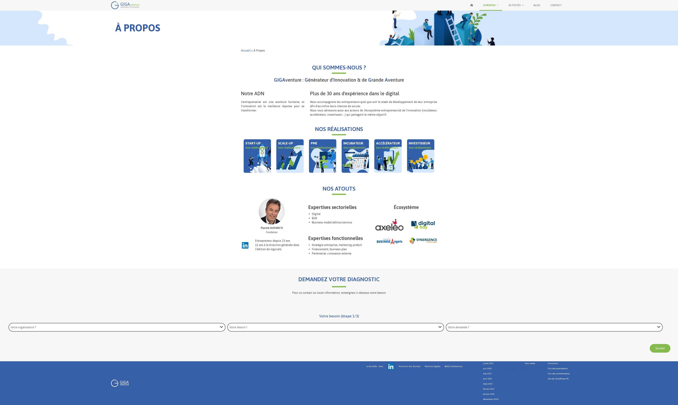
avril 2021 (487, 379)
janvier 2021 (489, 394)
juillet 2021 (488, 363)
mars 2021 (488, 384)
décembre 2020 (491, 399)
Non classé (530, 363)
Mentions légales (433, 366)
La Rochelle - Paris (374, 366)
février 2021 (488, 389)
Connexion (553, 363)
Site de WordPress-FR (558, 379)
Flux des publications (558, 368)
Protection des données (410, 366)
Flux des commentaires (559, 374)
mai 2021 (487, 374)
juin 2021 (487, 368)
